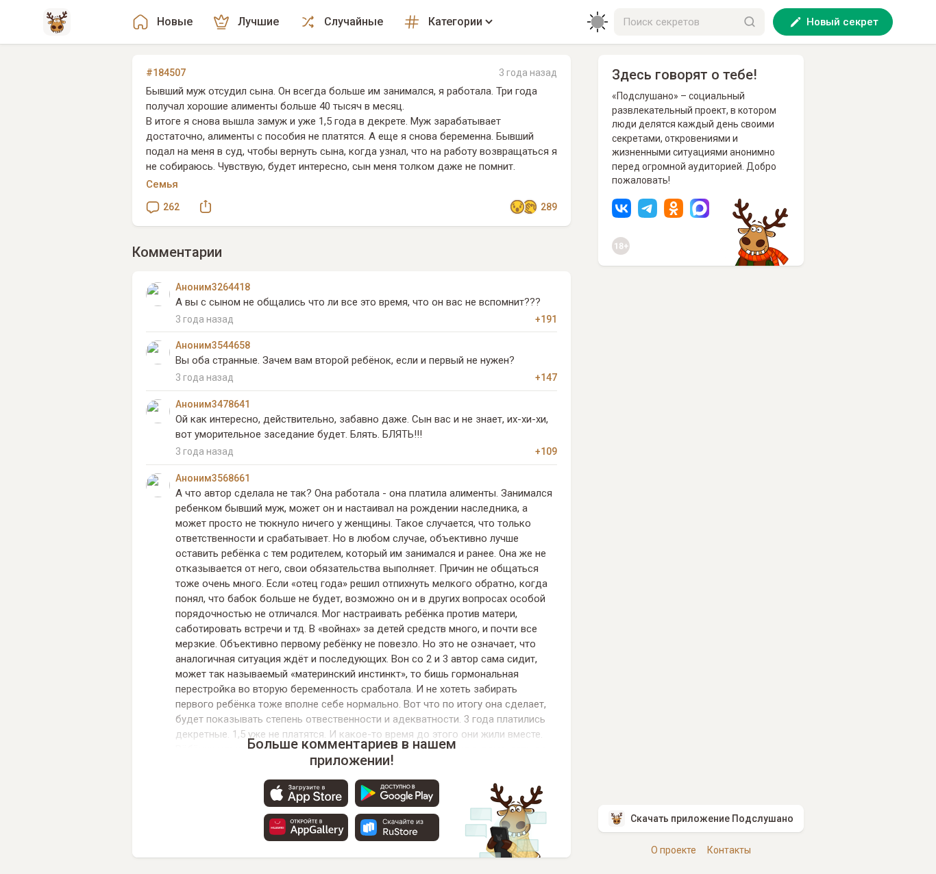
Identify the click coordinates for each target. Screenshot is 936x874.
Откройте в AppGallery (306, 827)
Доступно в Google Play (397, 793)
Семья (162, 184)
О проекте (673, 850)
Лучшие (258, 21)
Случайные (353, 21)
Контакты (729, 850)
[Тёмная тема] (597, 22)
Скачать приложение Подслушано (711, 818)
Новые (175, 21)
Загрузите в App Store (306, 793)
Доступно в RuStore (397, 827)
